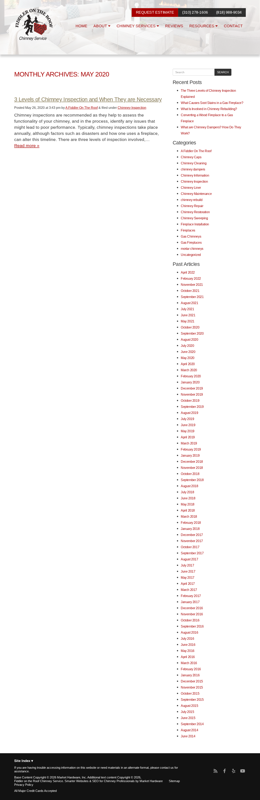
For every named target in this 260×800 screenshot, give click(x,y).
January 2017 (190, 602)
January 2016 (190, 675)
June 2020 (188, 352)
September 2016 (192, 626)
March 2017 (189, 590)
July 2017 (187, 565)
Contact (233, 26)
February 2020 (191, 376)
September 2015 (192, 699)
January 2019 (190, 455)
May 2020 (187, 358)
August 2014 (189, 730)
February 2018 (191, 522)
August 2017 (189, 559)
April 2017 (188, 583)
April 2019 (188, 437)
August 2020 (189, 339)
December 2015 (192, 681)
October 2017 (190, 547)
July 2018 (187, 492)
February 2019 (191, 449)
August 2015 (189, 705)
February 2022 (191, 278)
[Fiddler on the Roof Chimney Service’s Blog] (215, 771)
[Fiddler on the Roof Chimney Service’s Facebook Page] (224, 771)
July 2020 (187, 345)
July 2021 (187, 309)
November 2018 (192, 467)
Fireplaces (188, 230)
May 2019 (187, 431)
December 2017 (192, 535)
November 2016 (192, 614)
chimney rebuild (192, 200)
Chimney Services (137, 26)
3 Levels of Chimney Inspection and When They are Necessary (88, 99)
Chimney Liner (191, 187)
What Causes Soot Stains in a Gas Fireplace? (212, 103)
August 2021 (189, 303)
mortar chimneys (192, 248)
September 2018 (192, 480)
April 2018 (188, 510)
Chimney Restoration (195, 212)
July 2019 (187, 419)
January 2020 (190, 382)
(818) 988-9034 (229, 12)
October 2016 (190, 620)
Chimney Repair (192, 206)
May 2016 (187, 651)
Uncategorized (191, 254)
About (100, 26)
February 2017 (191, 596)
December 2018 (192, 461)
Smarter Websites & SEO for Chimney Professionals (100, 781)
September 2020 (192, 333)
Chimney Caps (191, 157)
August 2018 (189, 486)
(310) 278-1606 (195, 12)
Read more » (26, 145)
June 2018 (188, 498)
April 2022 (188, 272)
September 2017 (192, 553)
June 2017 (188, 571)
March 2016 (189, 663)
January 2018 (190, 528)
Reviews (174, 26)
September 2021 (192, 297)
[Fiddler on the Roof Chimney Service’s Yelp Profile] (233, 771)
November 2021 (192, 284)
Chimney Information (195, 175)
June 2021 (188, 315)
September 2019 (192, 406)
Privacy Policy (23, 784)
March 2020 (189, 370)
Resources (202, 26)
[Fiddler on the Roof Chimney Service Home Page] (34, 25)
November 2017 (192, 541)
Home (81, 26)
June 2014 (188, 736)
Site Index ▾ (23, 761)
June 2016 (188, 644)
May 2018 (187, 504)
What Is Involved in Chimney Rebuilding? (209, 109)
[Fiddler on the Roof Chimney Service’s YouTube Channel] (242, 771)
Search (223, 72)
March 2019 (189, 443)
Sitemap (174, 781)
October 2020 (190, 327)
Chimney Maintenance (196, 193)
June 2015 (188, 718)
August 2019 (189, 413)
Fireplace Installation (195, 224)
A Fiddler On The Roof (81, 107)
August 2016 (189, 632)
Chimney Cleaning (193, 163)
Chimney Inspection (132, 107)
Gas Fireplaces (191, 242)
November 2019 (192, 394)
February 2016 (191, 669)
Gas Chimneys (191, 236)
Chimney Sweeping (194, 218)
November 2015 (192, 687)
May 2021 (187, 321)
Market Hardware (151, 781)
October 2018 (190, 474)
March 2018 (189, 516)
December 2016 (192, 608)
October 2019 (190, 400)
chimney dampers (193, 169)
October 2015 (190, 693)
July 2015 (187, 712)
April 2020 (188, 364)
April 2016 (188, 657)
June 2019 (188, 425)
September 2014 (192, 724)
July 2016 (187, 638)
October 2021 (190, 290)
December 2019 (192, 388)
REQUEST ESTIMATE (155, 12)
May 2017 (187, 577)
